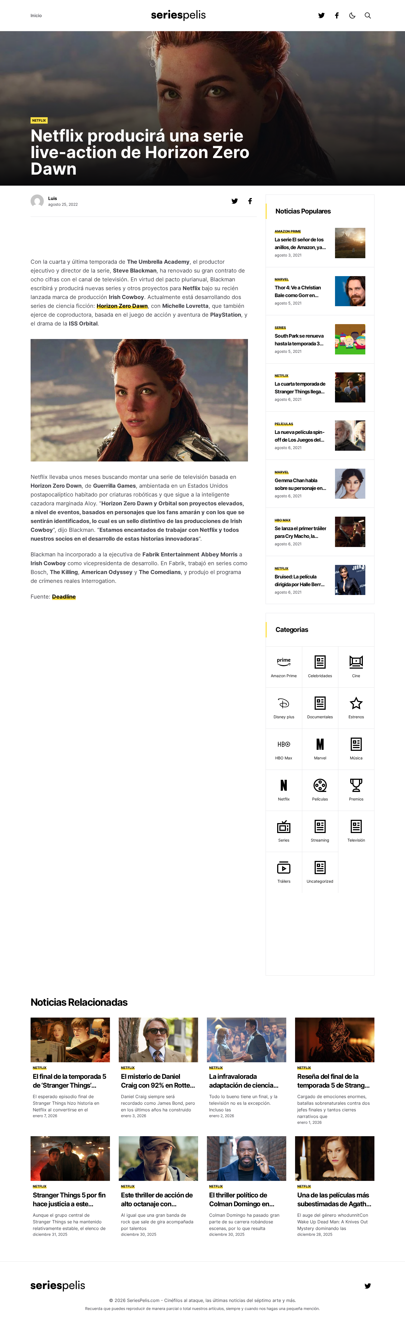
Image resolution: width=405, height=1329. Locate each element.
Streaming (320, 840)
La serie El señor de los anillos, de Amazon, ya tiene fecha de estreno (299, 247)
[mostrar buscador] (367, 15)
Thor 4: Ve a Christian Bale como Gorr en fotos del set (298, 295)
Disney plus (284, 716)
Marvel (282, 279)
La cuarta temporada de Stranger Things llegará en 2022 (300, 391)
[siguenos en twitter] (321, 15)
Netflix (39, 120)
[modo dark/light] (352, 15)
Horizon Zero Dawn (122, 306)
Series (280, 327)
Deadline (64, 596)
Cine (356, 675)
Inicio (36, 15)
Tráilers (283, 881)
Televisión (356, 840)
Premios (356, 799)
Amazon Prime (288, 231)
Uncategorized (320, 881)
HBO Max (283, 520)
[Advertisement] (139, 238)
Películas (284, 424)
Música (356, 758)
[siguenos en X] (234, 201)
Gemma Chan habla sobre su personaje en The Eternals (298, 488)
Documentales (320, 716)
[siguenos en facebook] (337, 15)
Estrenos (356, 716)
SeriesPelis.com (143, 1300)
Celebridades (320, 675)
